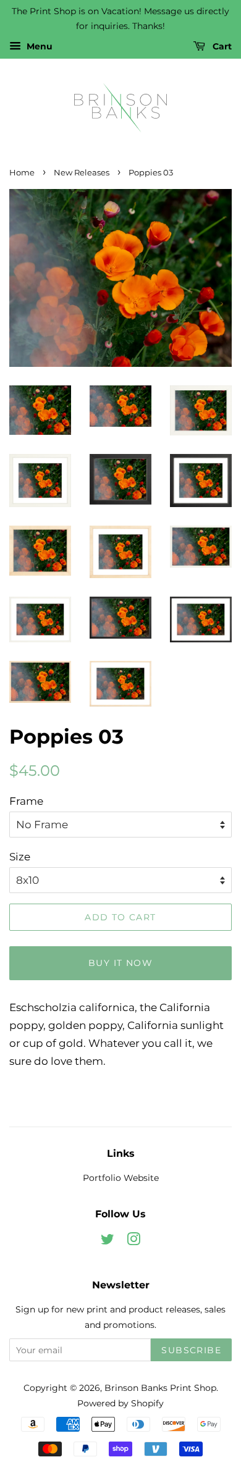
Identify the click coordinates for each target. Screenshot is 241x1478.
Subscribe (191, 1350)
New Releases (81, 172)
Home (22, 172)
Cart (221, 46)
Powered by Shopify (120, 1403)
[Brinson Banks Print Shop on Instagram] (133, 1241)
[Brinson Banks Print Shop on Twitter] (107, 1241)
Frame (26, 801)
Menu (38, 46)
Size (19, 856)
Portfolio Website (121, 1177)
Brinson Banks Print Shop (160, 1387)
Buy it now (120, 962)
